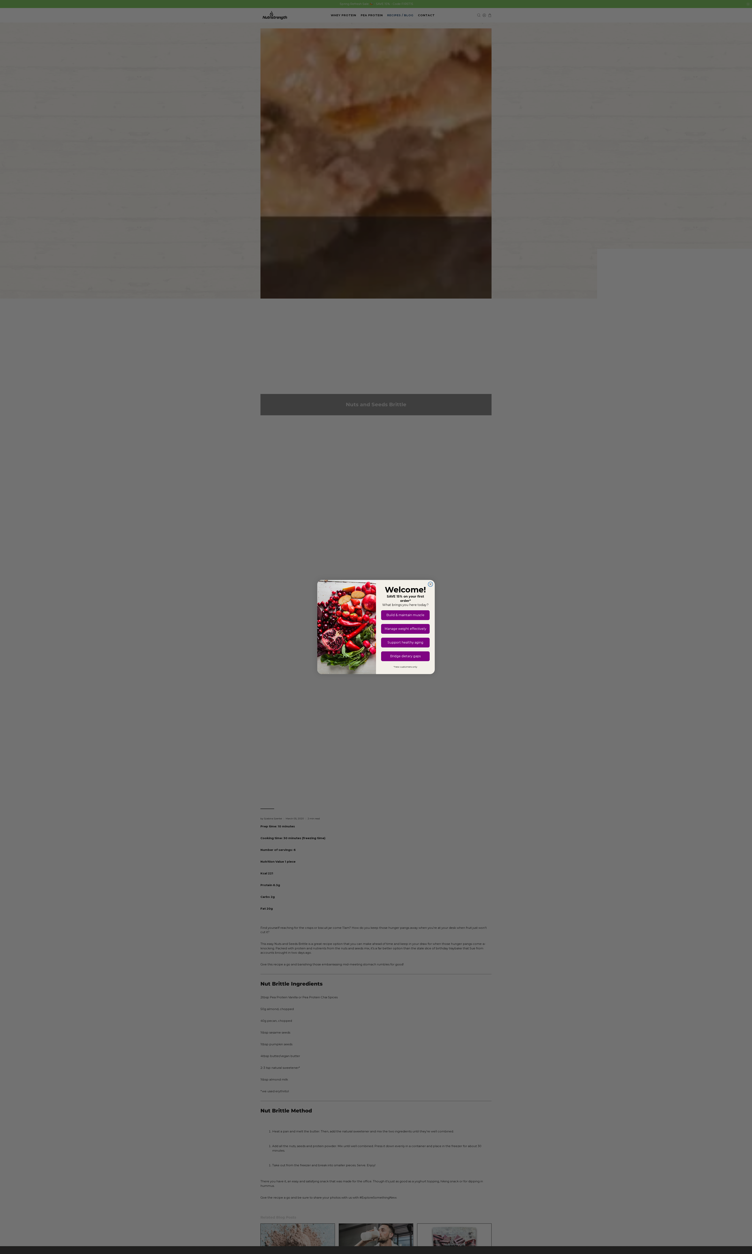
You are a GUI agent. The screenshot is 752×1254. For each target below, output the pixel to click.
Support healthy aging (405, 642)
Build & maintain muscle (405, 615)
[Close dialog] (430, 584)
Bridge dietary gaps (405, 656)
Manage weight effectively (405, 629)
